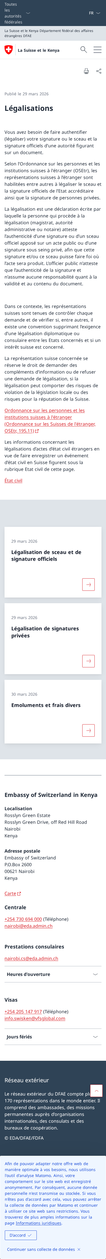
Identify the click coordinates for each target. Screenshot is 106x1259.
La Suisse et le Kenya (38, 50)
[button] (96, 1091)
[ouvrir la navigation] (97, 49)
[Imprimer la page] (86, 71)
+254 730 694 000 (23, 919)
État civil (13, 480)
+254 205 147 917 (23, 1011)
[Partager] (98, 71)
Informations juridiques (38, 1223)
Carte (10, 893)
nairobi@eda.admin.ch (29, 926)
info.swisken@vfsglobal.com (35, 1018)
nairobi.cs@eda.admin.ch (31, 958)
